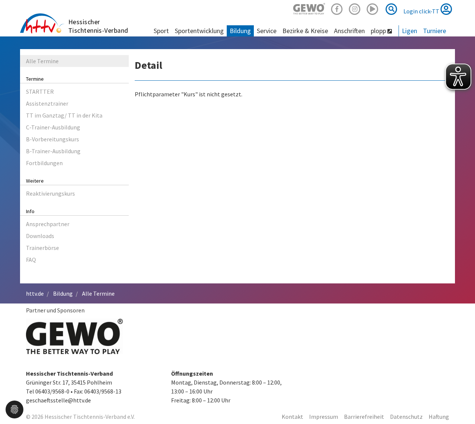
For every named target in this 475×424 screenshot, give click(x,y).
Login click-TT (421, 11)
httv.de (35, 293)
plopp (379, 30)
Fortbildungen (44, 163)
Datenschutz (406, 416)
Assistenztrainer (47, 103)
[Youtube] (372, 8)
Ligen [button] (409, 30)
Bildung (63, 293)
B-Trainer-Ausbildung (53, 151)
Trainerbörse (42, 247)
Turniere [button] (434, 30)
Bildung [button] (240, 30)
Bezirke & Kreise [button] (305, 30)
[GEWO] (309, 8)
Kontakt (292, 416)
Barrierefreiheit (364, 416)
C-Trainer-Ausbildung (53, 127)
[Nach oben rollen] (460, 403)
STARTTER (40, 91)
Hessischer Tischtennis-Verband (98, 26)
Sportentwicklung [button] (199, 30)
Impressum (323, 416)
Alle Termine (42, 61)
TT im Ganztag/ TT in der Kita (64, 115)
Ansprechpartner (47, 224)
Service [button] (266, 30)
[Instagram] (355, 8)
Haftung (439, 416)
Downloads (40, 236)
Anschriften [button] (349, 30)
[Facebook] (337, 8)
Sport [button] (161, 30)
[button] (14, 408)
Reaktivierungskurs (50, 193)
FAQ (31, 259)
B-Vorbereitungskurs (52, 139)
